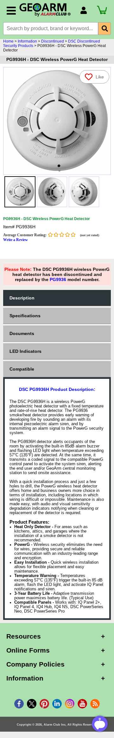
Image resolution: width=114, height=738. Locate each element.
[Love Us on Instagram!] (69, 703)
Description (22, 297)
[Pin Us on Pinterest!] (44, 703)
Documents (22, 333)
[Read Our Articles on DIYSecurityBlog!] (95, 703)
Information (27, 41)
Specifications (25, 315)
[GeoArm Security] (46, 10)
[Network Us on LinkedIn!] (57, 703)
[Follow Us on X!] (31, 703)
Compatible (22, 369)
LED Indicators (25, 351)
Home (8, 41)
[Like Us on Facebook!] (19, 703)
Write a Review (15, 240)
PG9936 (58, 279)
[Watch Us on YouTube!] (82, 703)
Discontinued (52, 41)
